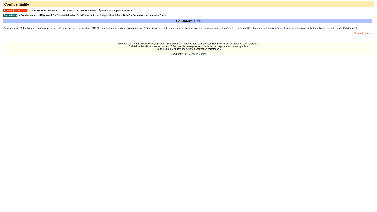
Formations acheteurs (145, 15)
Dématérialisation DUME (70, 15)
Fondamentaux (29, 15)
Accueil (8, 10)
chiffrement (279, 28)
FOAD (80, 10)
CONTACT (21, 10)
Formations (10, 15)
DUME (126, 15)
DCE (33, 10)
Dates (163, 15)
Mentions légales (197, 54)
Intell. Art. (115, 15)
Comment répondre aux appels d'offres (108, 10)
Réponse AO (47, 15)
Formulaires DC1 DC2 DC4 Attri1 (56, 10)
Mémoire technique (97, 15)
